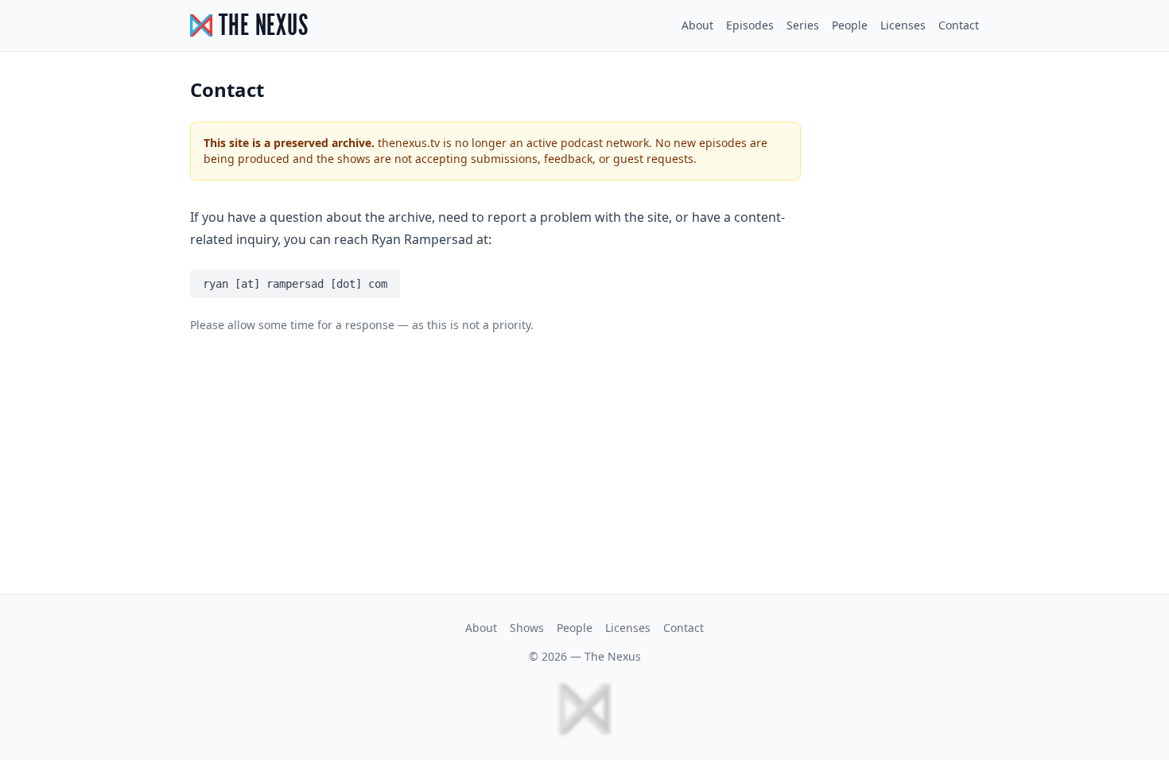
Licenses (903, 25)
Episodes (750, 25)
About (697, 25)
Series (802, 25)
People (850, 25)
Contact (958, 25)
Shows (527, 627)
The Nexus (612, 656)
